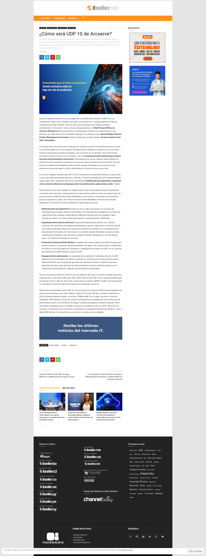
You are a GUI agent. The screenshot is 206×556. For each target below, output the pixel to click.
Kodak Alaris (133, 478)
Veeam (159, 493)
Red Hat (133, 489)
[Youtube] (162, 536)
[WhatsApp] (58, 57)
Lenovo (155, 478)
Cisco (154, 454)
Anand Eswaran (150, 450)
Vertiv (131, 497)
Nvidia (142, 485)
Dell (145, 458)
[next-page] (44, 424)
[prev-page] (40, 424)
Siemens (157, 490)
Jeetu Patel (151, 470)
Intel (152, 465)
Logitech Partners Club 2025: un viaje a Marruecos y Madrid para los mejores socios (56, 375)
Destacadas (71, 28)
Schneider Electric (146, 489)
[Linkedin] (143, 536)
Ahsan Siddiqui (54, 345)
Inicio (41, 25)
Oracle (149, 486)
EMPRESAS (72, 18)
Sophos (140, 493)
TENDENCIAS (59, 18)
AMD (140, 450)
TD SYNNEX (149, 493)
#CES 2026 (133, 450)
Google (156, 462)
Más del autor (68, 388)
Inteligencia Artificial (137, 469)
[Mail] (149, 536)
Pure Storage (157, 486)
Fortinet (149, 462)
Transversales (62, 28)
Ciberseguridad (50, 25)
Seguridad (43, 28)
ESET (131, 462)
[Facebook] (41, 57)
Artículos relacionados (49, 388)
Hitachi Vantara (134, 466)
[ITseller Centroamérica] (103, 8)
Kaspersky (147, 473)
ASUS (159, 450)
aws (130, 454)
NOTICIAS (45, 18)
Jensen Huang (134, 474)
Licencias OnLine (138, 481)
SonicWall (132, 494)
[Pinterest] (52, 57)
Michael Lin (73, 345)
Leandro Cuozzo (145, 478)
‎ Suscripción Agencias (81, 542)
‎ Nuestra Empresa (80, 535)
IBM (147, 466)
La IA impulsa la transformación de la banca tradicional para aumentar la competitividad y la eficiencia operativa (103, 376)
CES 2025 (137, 454)
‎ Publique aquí (78, 540)
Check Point (146, 454)
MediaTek (152, 482)
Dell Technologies (155, 458)
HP (143, 466)
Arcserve (64, 345)
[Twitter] (47, 57)
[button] (83, 18)
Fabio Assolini (139, 462)
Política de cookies (127, 550)
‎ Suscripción (77, 537)
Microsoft (133, 485)
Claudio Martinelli (135, 458)
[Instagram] (136, 536)
